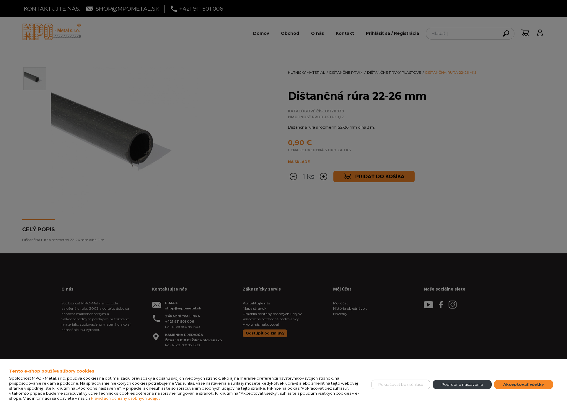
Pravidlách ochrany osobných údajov (126, 398)
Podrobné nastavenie (462, 384)
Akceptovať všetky (523, 384)
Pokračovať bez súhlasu (400, 384)
